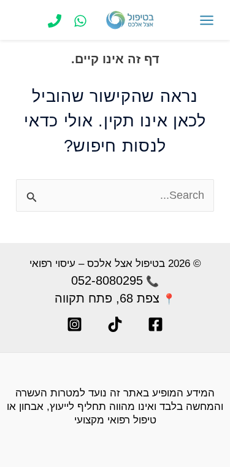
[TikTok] (115, 324)
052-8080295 (107, 280)
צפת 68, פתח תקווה (107, 298)
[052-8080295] (80, 21)
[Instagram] (74, 324)
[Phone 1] (54, 21)
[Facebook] (155, 324)
